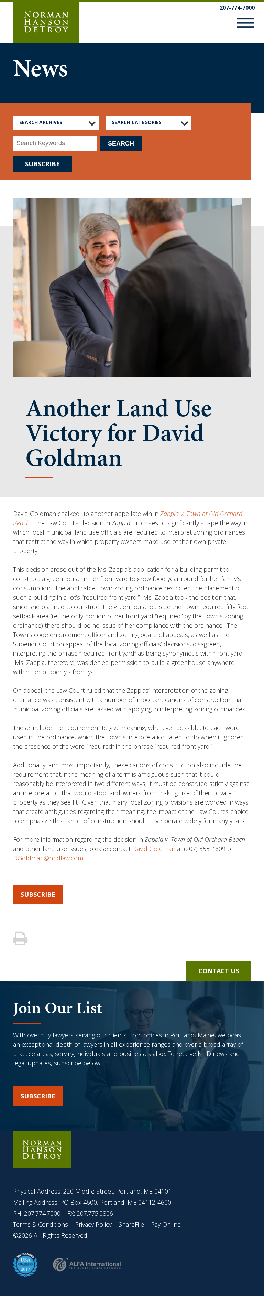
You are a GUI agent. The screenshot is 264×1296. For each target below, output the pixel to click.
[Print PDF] (21, 938)
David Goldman (153, 849)
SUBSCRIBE (42, 164)
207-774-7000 (237, 7)
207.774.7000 (42, 1213)
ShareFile (131, 1224)
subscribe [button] (38, 1096)
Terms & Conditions (41, 1224)
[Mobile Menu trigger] (246, 24)
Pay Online (166, 1224)
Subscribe (38, 894)
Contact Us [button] (218, 971)
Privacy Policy (93, 1224)
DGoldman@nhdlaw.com (48, 858)
